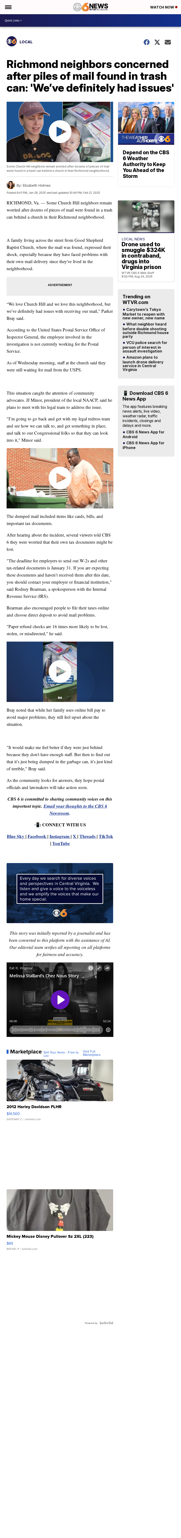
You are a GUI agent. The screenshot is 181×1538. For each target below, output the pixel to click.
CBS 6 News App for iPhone (144, 445)
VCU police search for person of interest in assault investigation (145, 347)
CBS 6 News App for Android (144, 434)
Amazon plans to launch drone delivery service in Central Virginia (143, 363)
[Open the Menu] (8, 7)
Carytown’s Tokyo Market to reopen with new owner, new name (144, 314)
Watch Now (162, 7)
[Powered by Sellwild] (106, 1323)
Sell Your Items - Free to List (61, 1054)
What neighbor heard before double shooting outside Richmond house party (146, 330)
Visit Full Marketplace (92, 1053)
